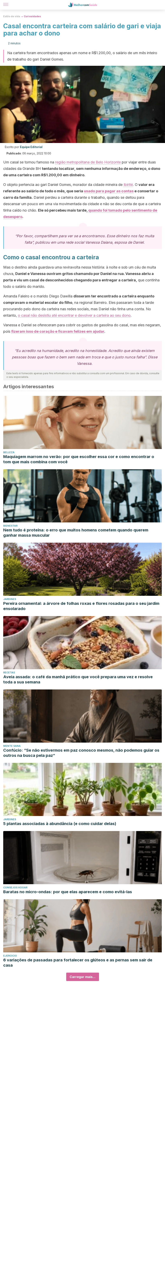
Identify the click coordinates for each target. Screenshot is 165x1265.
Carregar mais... (83, 977)
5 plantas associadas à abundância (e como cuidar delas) (59, 823)
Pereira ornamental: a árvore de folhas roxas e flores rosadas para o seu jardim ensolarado (81, 606)
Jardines (9, 599)
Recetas (9, 672)
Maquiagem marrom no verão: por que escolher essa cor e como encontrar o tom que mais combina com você (78, 459)
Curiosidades (32, 16)
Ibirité (128, 184)
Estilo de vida (11, 16)
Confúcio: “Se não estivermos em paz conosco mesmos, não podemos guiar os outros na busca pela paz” (81, 753)
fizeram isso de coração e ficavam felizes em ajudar (57, 331)
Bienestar (10, 525)
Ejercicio (10, 955)
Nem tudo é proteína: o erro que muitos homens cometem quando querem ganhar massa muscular (75, 533)
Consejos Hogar (15, 887)
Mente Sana (12, 745)
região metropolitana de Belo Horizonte (88, 162)
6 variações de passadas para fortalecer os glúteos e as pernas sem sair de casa (77, 963)
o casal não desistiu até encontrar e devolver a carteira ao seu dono (74, 315)
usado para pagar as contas (109, 191)
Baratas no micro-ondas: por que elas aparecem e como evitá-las (67, 891)
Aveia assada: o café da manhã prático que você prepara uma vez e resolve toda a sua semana (78, 679)
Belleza (8, 452)
